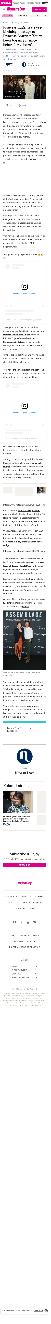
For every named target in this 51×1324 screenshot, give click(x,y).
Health (39, 897)
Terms (36, 936)
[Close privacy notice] (46, 1311)
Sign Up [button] (38, 9)
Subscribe (17, 941)
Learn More (38, 1311)
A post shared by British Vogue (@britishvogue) (24, 439)
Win (32, 909)
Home (5, 23)
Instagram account (12, 219)
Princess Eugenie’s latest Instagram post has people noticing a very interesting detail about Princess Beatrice (16, 818)
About (12, 936)
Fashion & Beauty (31, 903)
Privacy (24, 936)
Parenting (20, 909)
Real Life (13, 903)
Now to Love (33, 66)
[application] (24, 87)
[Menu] (3, 9)
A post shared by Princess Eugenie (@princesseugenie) (27, 320)
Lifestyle (35, 16)
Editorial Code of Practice (24, 947)
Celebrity (22, 16)
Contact (32, 941)
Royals (26, 23)
